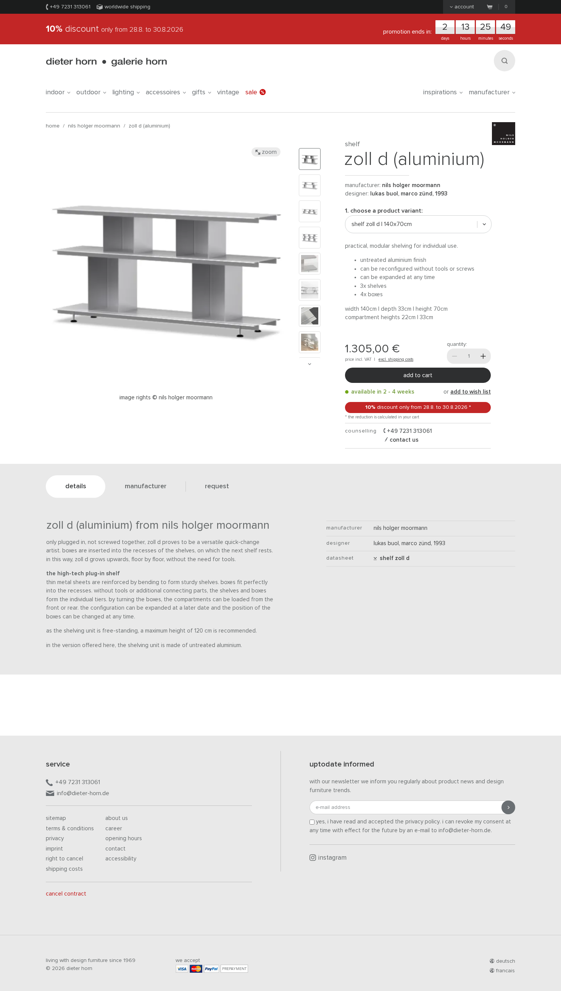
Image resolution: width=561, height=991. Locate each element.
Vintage (228, 92)
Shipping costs (64, 869)
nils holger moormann (94, 126)
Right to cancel (64, 859)
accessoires (163, 92)
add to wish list (470, 392)
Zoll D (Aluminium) (149, 126)
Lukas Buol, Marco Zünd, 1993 (409, 194)
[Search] (504, 60)
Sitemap (56, 818)
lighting (123, 92)
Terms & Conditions (70, 828)
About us (116, 818)
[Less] (454, 356)
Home (53, 126)
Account (464, 7)
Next (309, 364)
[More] (483, 356)
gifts (198, 92)
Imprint (54, 849)
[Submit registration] (508, 807)
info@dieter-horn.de (83, 793)
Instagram (332, 858)
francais (505, 970)
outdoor (88, 92)
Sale (251, 92)
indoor (55, 92)
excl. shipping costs (396, 359)
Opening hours (123, 838)
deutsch (505, 961)
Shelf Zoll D (393, 558)
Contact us (403, 440)
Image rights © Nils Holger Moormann (166, 397)
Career (113, 828)
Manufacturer (489, 92)
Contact (115, 849)
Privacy (55, 838)
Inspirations (440, 92)
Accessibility (120, 859)
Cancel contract (66, 894)
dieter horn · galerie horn (106, 62)
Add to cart (417, 375)
